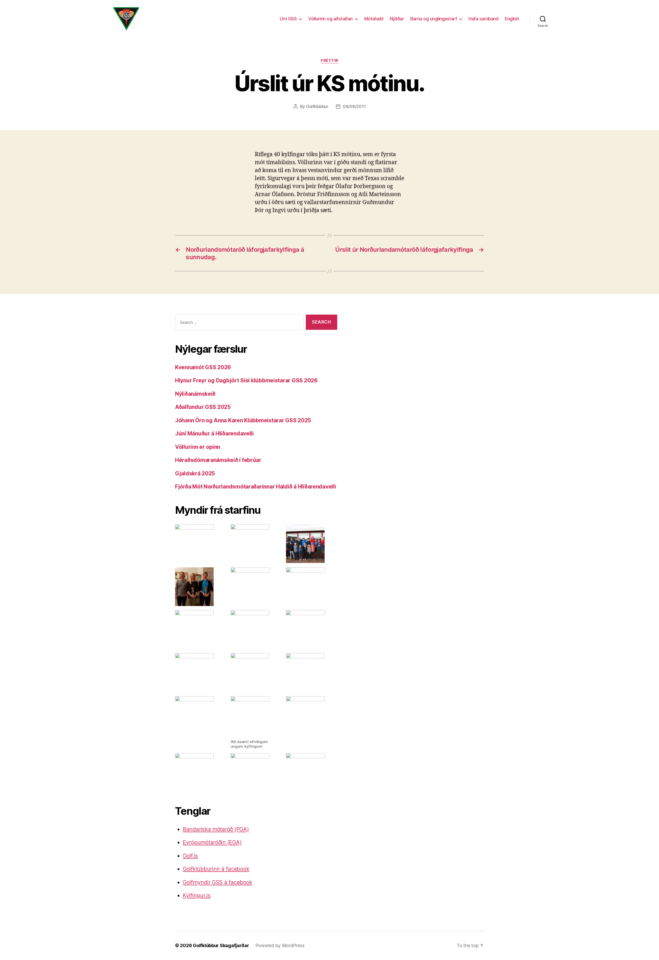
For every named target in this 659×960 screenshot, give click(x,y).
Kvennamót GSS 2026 (203, 367)
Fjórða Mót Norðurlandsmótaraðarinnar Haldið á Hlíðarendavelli (255, 486)
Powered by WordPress (280, 945)
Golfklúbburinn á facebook (216, 869)
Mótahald (373, 18)
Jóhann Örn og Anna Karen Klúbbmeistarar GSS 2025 (243, 420)
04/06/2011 (354, 106)
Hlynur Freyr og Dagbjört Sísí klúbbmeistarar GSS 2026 (246, 380)
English (512, 18)
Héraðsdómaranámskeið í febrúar (218, 460)
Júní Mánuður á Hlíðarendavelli (214, 433)
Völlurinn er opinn (197, 447)
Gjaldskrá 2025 (195, 473)
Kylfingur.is (197, 895)
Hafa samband (483, 18)
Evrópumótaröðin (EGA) (212, 842)
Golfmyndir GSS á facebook (217, 882)
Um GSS (288, 18)
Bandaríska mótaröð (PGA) (216, 829)
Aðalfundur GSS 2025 (203, 407)
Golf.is (190, 856)
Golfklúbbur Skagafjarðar (221, 945)
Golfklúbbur (317, 106)
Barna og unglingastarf (433, 18)
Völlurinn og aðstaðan (330, 18)
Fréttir (329, 60)
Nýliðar (397, 18)
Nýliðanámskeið (195, 394)
